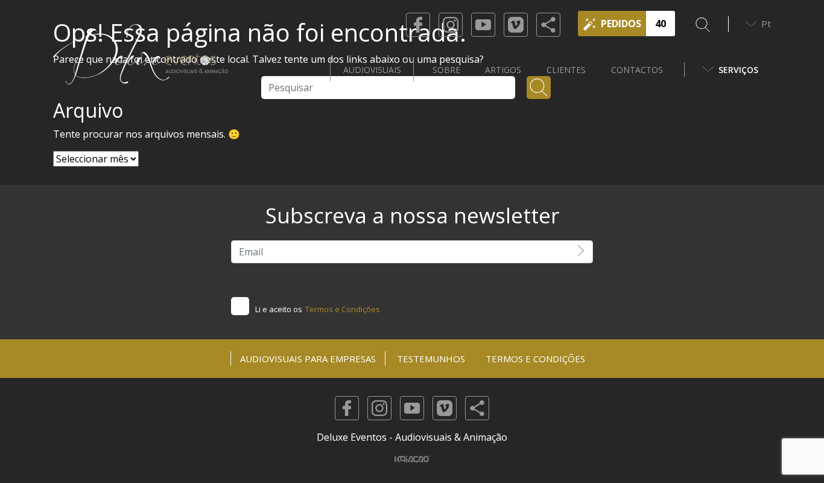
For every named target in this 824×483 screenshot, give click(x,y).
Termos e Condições (342, 309)
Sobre (446, 69)
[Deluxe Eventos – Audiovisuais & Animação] (140, 69)
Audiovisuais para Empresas (308, 359)
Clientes (566, 69)
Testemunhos (431, 359)
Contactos (637, 69)
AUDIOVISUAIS (372, 69)
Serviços (738, 69)
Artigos (503, 69)
